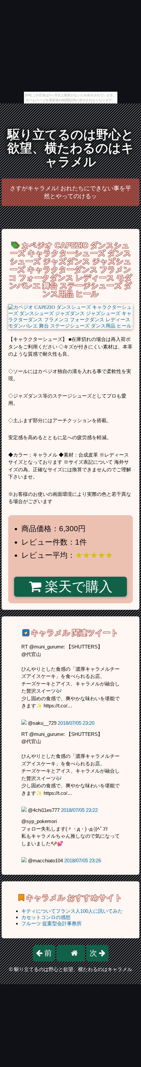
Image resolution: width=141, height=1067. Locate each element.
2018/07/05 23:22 (79, 810)
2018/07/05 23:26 (82, 860)
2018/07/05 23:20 (76, 723)
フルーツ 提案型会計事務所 (51, 923)
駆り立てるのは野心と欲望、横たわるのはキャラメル (70, 148)
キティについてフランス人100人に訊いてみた (72, 911)
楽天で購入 (76, 586)
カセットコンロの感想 (45, 917)
